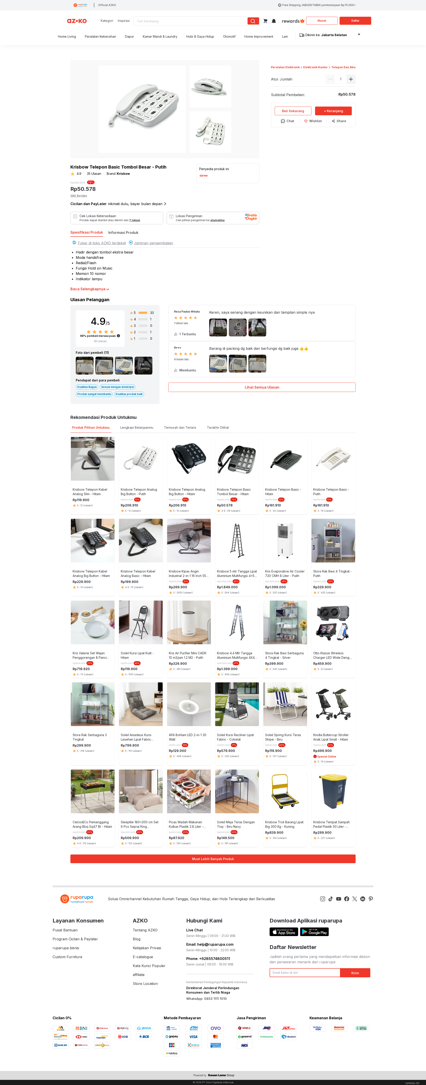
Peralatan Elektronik (285, 67)
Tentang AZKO (145, 930)
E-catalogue (143, 957)
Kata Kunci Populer (149, 966)
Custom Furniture (67, 957)
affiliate (139, 974)
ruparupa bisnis (66, 948)
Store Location (145, 983)
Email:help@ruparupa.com (209, 944)
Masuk (321, 20)
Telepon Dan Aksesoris (347, 67)
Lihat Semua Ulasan (262, 387)
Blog (136, 939)
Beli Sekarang (293, 111)
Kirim (355, 973)
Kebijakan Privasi (147, 948)
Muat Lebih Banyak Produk (213, 859)
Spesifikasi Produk (86, 232)
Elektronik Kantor (315, 67)
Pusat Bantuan (65, 930)
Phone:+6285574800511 (208, 958)
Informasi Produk (123, 232)
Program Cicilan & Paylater (75, 939)
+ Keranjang (333, 111)
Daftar (355, 20)
